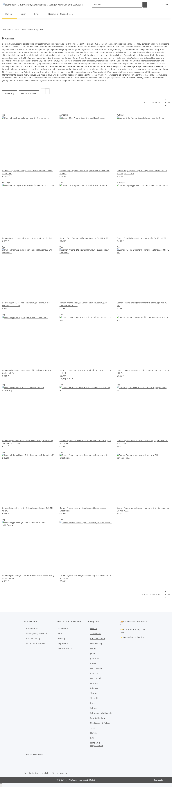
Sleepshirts (95, 698)
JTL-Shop (166, 780)
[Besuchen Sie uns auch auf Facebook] (26, 758)
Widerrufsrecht (65, 648)
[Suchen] (145, 5)
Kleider (93, 663)
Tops (92, 728)
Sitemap (61, 638)
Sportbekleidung (97, 718)
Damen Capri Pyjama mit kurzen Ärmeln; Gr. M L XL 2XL (27, 238)
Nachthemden (96, 678)
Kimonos (94, 673)
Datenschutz (63, 628)
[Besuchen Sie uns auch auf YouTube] (26, 761)
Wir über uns (32, 628)
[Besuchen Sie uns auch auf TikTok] (26, 768)
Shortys (93, 693)
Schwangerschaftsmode (101, 713)
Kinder (93, 738)
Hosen (93, 648)
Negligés (94, 683)
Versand (63, 773)
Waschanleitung (33, 638)
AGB (60, 633)
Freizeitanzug (96, 643)
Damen (93, 628)
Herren (93, 733)
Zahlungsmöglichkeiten (36, 633)
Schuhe (93, 708)
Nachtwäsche (96, 668)
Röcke (93, 703)
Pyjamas (94, 688)
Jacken (93, 653)
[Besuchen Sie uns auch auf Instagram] (26, 765)
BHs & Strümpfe (97, 638)
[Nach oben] (1, 785)
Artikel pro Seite (28, 93)
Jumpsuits (94, 658)
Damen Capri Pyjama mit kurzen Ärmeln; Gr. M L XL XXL (84, 238)
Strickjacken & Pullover (100, 723)
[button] (153, 4)
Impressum (63, 643)
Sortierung (9, 93)
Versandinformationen (36, 643)
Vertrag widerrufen (34, 754)
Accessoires (95, 633)
